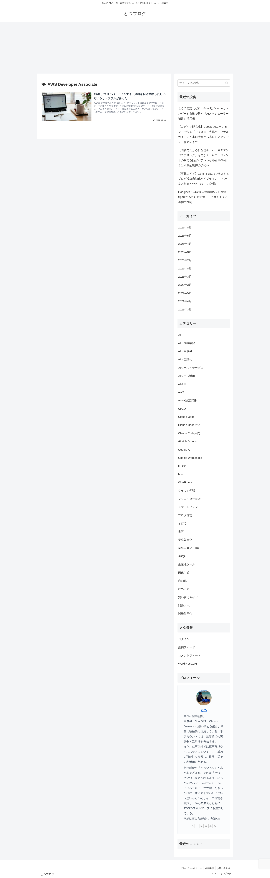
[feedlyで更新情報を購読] (210, 826)
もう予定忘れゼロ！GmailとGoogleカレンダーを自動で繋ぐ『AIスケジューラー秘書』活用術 (203, 113)
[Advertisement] (135, 48)
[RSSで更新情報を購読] (215, 826)
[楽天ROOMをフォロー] (202, 826)
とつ (204, 710)
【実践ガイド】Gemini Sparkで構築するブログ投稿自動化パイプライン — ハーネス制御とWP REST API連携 (203, 178)
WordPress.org (187, 663)
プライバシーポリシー (191, 868)
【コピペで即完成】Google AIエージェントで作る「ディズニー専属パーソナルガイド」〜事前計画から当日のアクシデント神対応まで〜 (203, 134)
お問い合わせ (223, 868)
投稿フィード (186, 647)
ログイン (183, 639)
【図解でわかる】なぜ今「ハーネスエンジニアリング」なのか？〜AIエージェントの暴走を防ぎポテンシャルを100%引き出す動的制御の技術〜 (203, 158)
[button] (227, 83)
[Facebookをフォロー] (197, 826)
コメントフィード (189, 655)
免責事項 (209, 868)
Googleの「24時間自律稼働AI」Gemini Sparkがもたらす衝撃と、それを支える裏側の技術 (203, 197)
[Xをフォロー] (193, 826)
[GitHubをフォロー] (206, 826)
